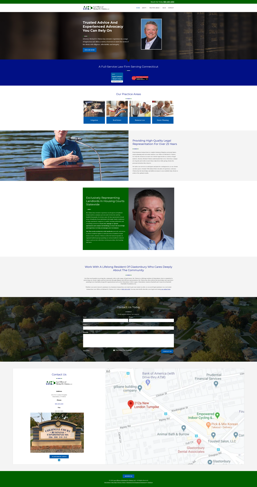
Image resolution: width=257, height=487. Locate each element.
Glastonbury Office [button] (59, 456)
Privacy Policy (122, 482)
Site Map (114, 482)
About (144, 8)
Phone (131, 317)
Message (85, 332)
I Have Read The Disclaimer (124, 350)
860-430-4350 (169, 2)
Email (85, 324)
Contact (171, 8)
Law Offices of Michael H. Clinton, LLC (125, 480)
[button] (255, 477)
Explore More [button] (90, 50)
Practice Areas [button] (154, 8)
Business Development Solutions (136, 482)
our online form (165, 289)
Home (138, 8)
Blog (164, 8)
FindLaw (150, 482)
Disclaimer (86, 350)
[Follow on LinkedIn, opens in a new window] (59, 460)
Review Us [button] (128, 476)
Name (85, 317)
